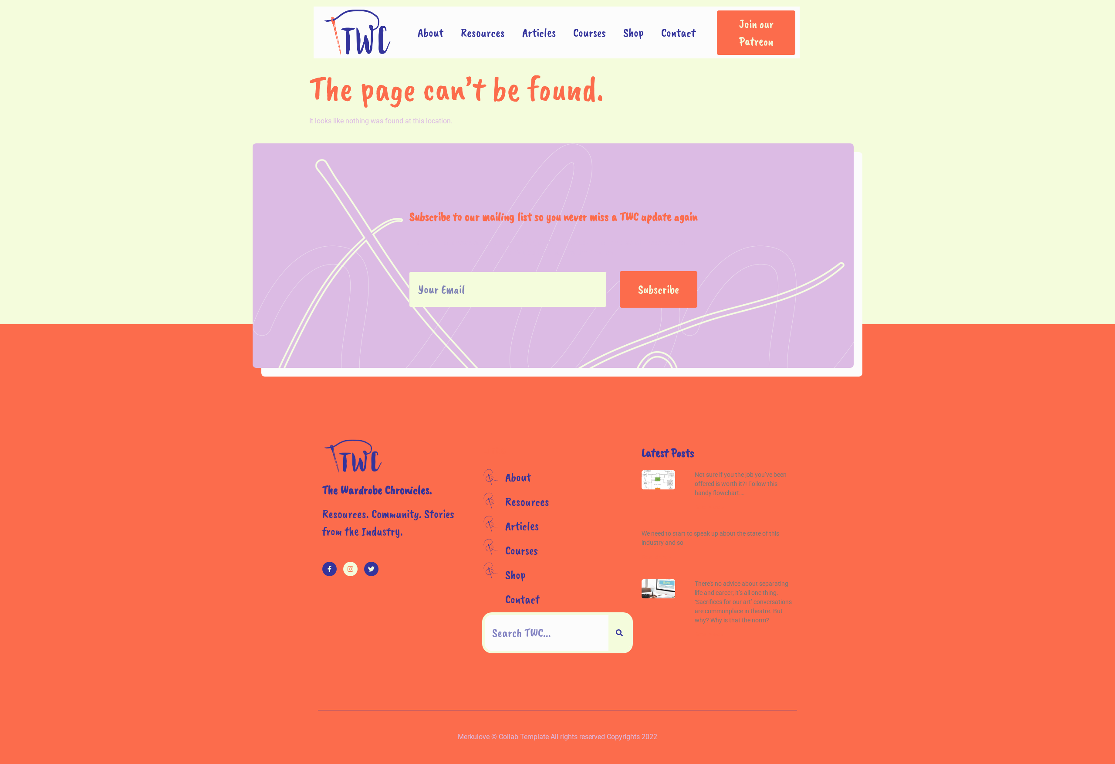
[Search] (619, 633)
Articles (539, 32)
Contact (678, 32)
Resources (483, 32)
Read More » (709, 507)
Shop (633, 32)
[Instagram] (350, 569)
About (430, 32)
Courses (589, 32)
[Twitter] (371, 569)
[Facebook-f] (329, 569)
